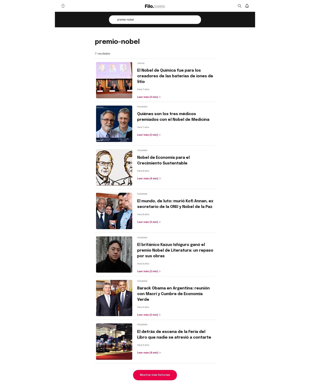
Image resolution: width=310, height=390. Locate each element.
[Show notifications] (247, 6)
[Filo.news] (155, 6)
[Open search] (239, 6)
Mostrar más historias (155, 375)
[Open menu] (63, 6)
